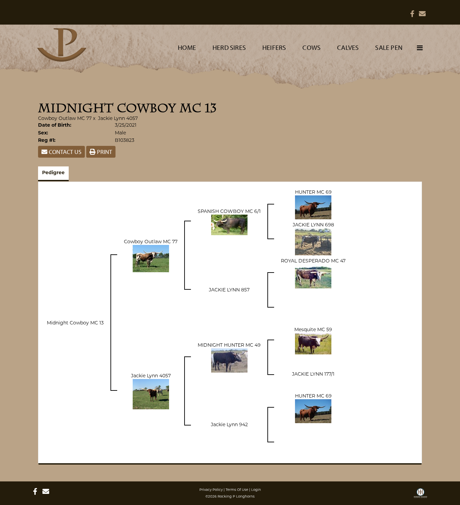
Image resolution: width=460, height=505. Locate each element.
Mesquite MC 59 (313, 329)
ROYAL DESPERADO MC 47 (313, 261)
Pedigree (53, 173)
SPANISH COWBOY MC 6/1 (229, 211)
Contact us (64, 152)
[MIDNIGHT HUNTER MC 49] (229, 360)
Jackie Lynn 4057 (118, 118)
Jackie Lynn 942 (229, 424)
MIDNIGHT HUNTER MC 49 (229, 345)
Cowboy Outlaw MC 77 (65, 118)
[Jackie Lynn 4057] (151, 394)
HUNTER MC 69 (313, 192)
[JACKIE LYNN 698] (313, 241)
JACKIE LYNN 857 (229, 290)
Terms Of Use (237, 489)
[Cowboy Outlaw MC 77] (151, 258)
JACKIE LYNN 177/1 (313, 374)
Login (256, 489)
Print (104, 152)
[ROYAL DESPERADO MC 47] (313, 276)
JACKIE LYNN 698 (313, 225)
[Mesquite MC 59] (313, 343)
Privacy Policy (211, 489)
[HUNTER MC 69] (313, 207)
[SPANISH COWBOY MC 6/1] (229, 224)
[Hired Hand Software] (420, 495)
